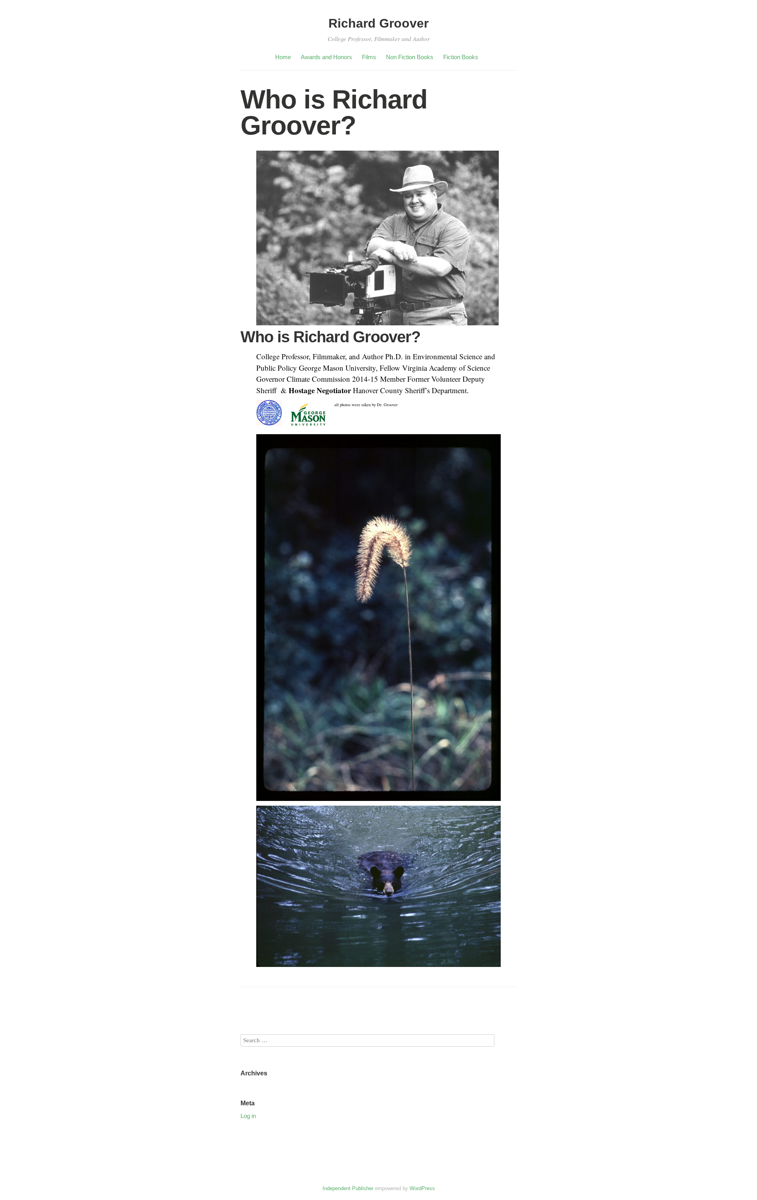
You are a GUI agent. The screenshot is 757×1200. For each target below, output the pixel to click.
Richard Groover (378, 23)
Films (369, 57)
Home (283, 57)
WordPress (422, 1188)
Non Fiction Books (409, 57)
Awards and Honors (326, 57)
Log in (248, 1115)
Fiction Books (460, 57)
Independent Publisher (348, 1188)
